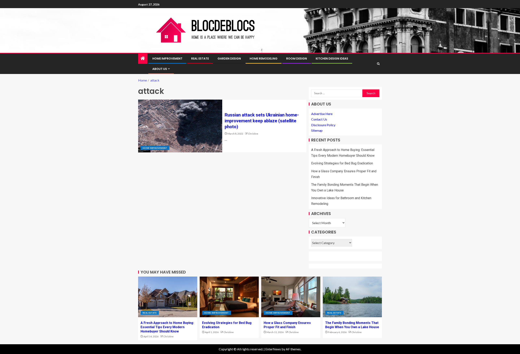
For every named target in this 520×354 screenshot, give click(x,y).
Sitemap (317, 130)
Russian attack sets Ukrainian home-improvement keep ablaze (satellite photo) (262, 120)
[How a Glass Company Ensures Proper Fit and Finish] (290, 297)
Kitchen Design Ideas (332, 58)
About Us (159, 69)
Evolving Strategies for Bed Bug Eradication (342, 163)
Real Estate (200, 58)
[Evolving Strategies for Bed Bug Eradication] (229, 297)
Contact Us (319, 119)
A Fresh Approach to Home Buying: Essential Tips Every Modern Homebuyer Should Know (167, 327)
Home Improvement (167, 58)
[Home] (143, 58)
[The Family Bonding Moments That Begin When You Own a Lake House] (352, 297)
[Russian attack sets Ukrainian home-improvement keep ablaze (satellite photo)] (180, 126)
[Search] (378, 64)
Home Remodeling (263, 58)
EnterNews (273, 349)
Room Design (296, 58)
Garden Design (229, 58)
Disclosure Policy (323, 125)
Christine (253, 133)
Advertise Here (322, 114)
